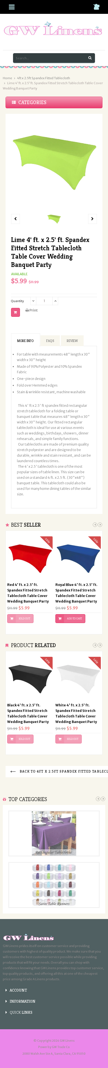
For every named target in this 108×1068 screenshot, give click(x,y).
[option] (54, 219)
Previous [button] (95, 525)
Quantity (17, 301)
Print (33, 310)
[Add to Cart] (15, 312)
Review (72, 341)
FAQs (50, 341)
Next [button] (100, 525)
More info (25, 341)
